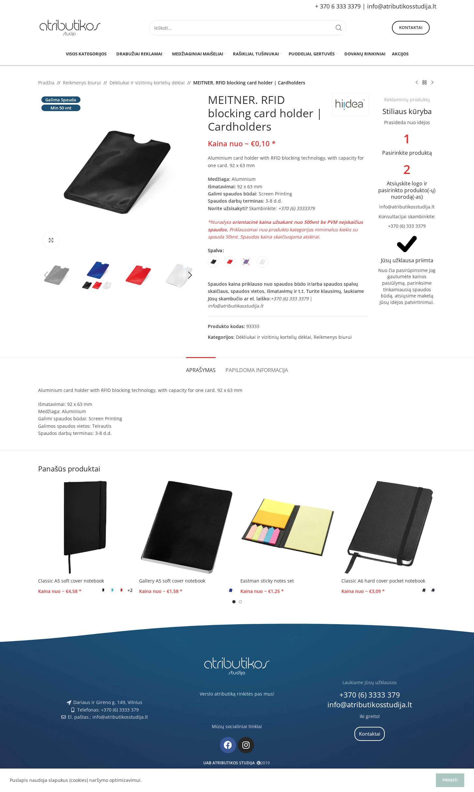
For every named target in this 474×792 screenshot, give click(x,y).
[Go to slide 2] (240, 601)
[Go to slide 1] (234, 601)
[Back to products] (424, 83)
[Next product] (432, 83)
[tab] (201, 367)
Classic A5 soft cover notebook (71, 581)
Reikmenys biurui (82, 82)
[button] (46, 275)
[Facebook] (228, 745)
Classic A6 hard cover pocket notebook (383, 581)
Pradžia (46, 82)
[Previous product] (417, 83)
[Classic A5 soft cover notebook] (85, 527)
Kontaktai (411, 27)
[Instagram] (246, 745)
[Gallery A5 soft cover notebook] (186, 527)
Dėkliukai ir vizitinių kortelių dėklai (147, 82)
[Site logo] (70, 27)
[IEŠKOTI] (338, 27)
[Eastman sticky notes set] (287, 527)
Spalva (215, 250)
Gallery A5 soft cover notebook (172, 581)
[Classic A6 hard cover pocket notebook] (388, 527)
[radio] (213, 261)
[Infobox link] (407, 144)
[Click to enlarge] (51, 240)
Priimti (450, 780)
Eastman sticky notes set (267, 581)
